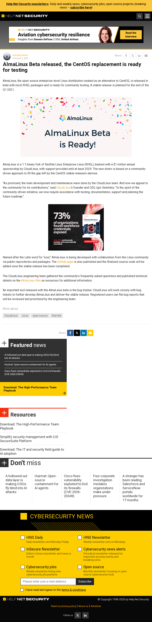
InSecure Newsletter (43, 549)
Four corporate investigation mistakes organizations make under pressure (104, 486)
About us (83, 606)
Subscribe (85, 581)
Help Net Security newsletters (27, 4)
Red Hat (56, 315)
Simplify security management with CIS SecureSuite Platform (29, 439)
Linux (25, 315)
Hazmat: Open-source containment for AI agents (30, 364)
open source (40, 315)
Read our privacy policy (63, 606)
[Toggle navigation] (147, 16)
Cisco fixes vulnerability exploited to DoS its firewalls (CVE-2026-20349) (76, 486)
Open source (93, 567)
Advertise (96, 606)
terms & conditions (74, 590)
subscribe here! (81, 7)
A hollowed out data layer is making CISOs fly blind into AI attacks (16, 484)
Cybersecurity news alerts (104, 549)
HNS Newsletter (96, 537)
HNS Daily (34, 537)
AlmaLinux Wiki (31, 280)
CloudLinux (63, 187)
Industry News (20, 55)
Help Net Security (139, 599)
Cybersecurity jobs (41, 567)
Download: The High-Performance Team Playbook (30, 389)
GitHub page (65, 262)
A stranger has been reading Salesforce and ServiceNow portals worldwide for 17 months (134, 488)
